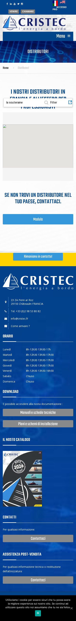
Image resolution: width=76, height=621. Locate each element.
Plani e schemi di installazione (38, 424)
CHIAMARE (28, 11)
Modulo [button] (38, 219)
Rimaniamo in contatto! (38, 256)
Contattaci (38, 538)
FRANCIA (37, 303)
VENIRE (14, 11)
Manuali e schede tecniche (38, 413)
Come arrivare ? (20, 326)
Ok (38, 613)
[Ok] (71, 608)
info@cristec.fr (19, 318)
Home (5, 68)
